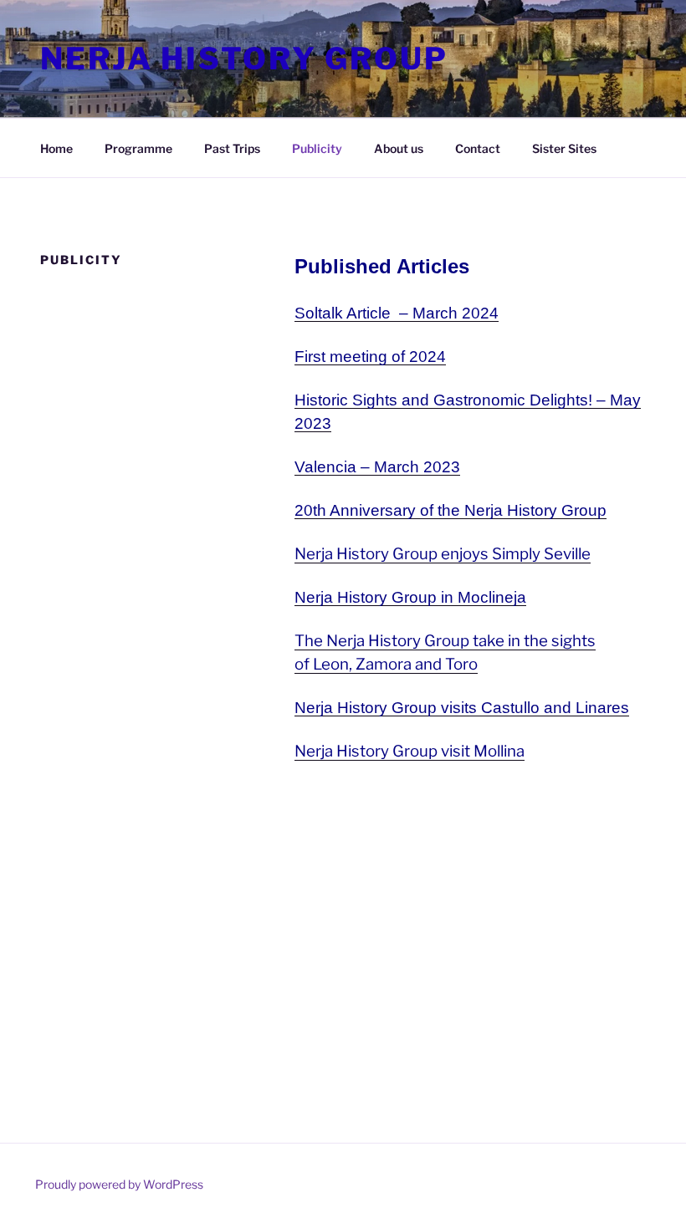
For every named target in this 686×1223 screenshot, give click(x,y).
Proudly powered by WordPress (119, 1184)
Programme (138, 148)
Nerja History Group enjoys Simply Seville (442, 553)
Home (56, 148)
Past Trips (232, 148)
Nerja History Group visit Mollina (409, 751)
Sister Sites (564, 148)
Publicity (317, 148)
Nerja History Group (244, 58)
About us (398, 148)
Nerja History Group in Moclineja (410, 597)
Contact (477, 148)
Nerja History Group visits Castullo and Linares (461, 707)
